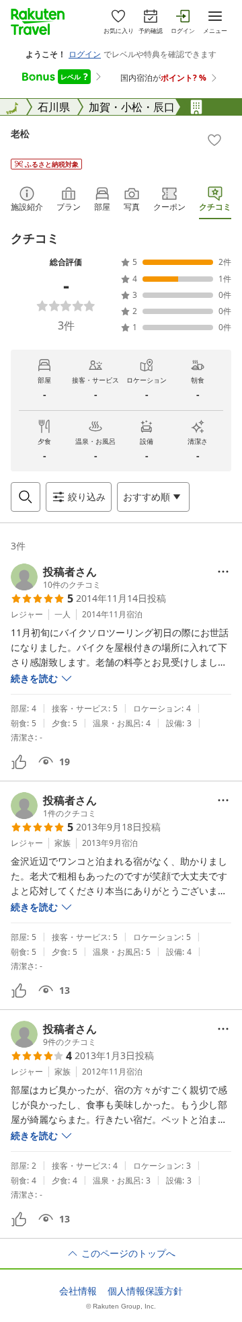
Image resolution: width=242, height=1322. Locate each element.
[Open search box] (25, 497)
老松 (20, 133)
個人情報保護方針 (145, 1291)
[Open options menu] (223, 571)
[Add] (214, 139)
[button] (56, 576)
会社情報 (78, 1291)
